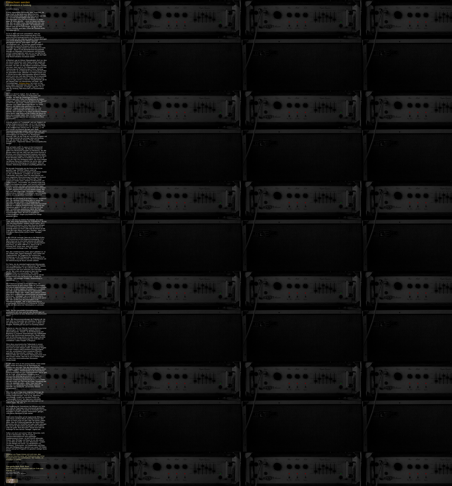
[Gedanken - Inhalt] (12, 483)
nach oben (9, 477)
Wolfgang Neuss (24, 83)
